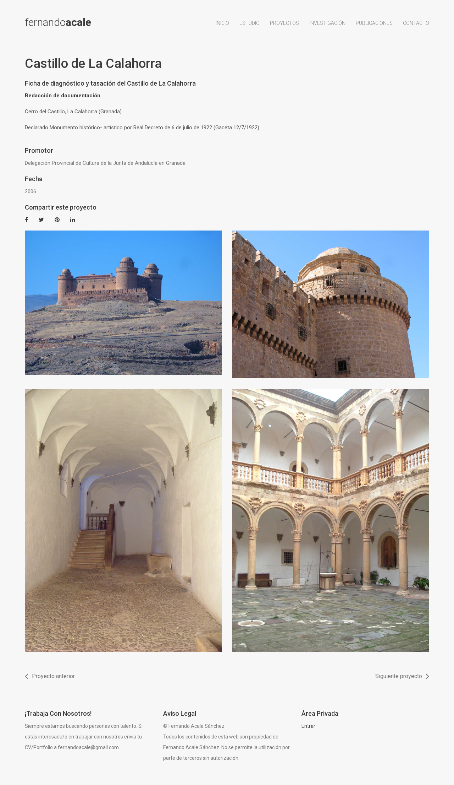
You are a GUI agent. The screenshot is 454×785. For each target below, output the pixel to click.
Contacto (416, 23)
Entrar (308, 726)
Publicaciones (374, 23)
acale (58, 22)
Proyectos (284, 23)
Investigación (327, 23)
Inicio (222, 23)
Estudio (249, 23)
